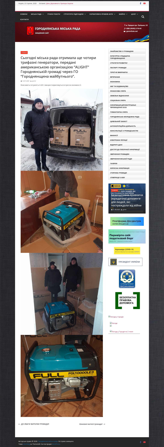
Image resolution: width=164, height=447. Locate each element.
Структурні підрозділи (73, 14)
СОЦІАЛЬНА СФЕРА (118, 100)
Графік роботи (53, 14)
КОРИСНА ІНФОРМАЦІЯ (119, 168)
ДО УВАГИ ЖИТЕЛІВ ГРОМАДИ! (35, 424)
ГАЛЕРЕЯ (113, 163)
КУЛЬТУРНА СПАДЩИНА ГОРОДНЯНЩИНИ (120, 57)
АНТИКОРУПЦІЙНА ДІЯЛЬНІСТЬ (123, 126)
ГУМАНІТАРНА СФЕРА (119, 112)
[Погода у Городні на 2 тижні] (121, 325)
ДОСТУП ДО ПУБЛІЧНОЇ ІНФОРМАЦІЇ (125, 149)
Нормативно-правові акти (101, 14)
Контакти (24, 19)
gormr (34, 81)
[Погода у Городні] (115, 310)
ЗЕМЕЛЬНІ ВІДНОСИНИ (119, 96)
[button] (42, 14)
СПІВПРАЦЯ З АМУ (117, 177)
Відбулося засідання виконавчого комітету (127, 196)
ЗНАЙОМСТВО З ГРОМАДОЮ (121, 51)
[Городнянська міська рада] (82, 23)
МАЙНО (122, 14)
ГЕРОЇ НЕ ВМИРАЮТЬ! (119, 72)
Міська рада (36, 14)
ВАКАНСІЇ (114, 135)
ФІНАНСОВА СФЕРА (118, 91)
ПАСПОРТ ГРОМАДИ (118, 68)
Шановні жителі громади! (90, 424)
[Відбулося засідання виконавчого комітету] (127, 185)
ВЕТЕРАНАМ (115, 77)
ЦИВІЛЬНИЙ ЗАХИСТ (118, 121)
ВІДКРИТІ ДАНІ (116, 145)
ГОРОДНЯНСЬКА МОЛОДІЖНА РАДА (124, 117)
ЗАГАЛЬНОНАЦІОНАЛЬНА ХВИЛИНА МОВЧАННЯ (64, 3)
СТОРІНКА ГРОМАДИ (118, 173)
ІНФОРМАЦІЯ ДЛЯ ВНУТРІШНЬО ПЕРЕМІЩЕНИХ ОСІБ (123, 106)
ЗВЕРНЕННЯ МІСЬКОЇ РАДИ (121, 159)
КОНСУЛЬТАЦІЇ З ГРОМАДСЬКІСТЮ (124, 131)
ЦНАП (133, 14)
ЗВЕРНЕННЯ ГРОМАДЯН (119, 154)
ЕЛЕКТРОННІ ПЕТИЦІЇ (118, 140)
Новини (23, 14)
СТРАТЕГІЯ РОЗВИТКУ (118, 63)
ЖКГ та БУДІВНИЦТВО (119, 86)
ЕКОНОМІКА (115, 82)
